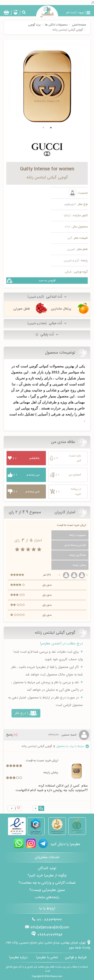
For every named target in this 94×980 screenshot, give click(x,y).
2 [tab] (43, 127)
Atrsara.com (56, 976)
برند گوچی (34, 24)
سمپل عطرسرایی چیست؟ (47, 890)
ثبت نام (70, 12)
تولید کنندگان (47, 868)
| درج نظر (21, 713)
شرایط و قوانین (76, 957)
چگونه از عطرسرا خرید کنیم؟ (47, 876)
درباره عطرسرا (18, 957)
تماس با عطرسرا (47, 957)
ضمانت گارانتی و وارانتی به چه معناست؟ (47, 883)
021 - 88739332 (49, 920)
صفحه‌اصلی (79, 24)
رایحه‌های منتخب (47, 897)
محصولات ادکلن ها (56, 24)
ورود (81, 12)
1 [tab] (50, 127)
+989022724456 (50, 935)
